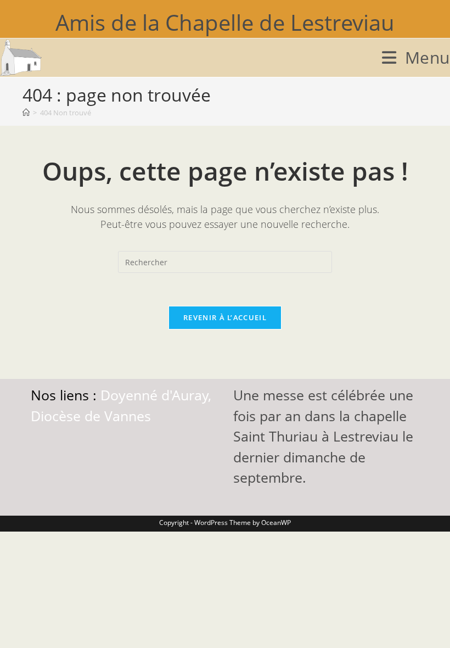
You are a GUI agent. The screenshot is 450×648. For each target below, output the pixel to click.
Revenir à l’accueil (225, 317)
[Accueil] (26, 113)
